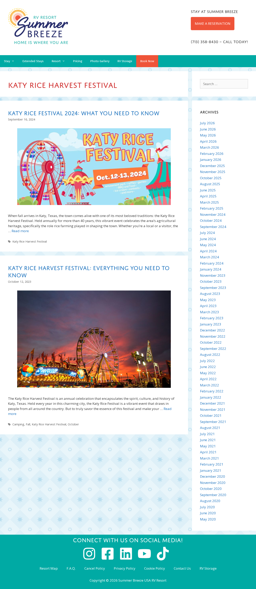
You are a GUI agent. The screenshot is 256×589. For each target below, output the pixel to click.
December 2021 (212, 403)
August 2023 (210, 293)
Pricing (77, 61)
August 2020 (210, 500)
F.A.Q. (71, 568)
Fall (28, 424)
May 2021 (208, 446)
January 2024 (210, 269)
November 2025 (212, 171)
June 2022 (208, 366)
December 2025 (212, 165)
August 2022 (210, 354)
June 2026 (208, 129)
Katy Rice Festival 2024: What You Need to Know (83, 112)
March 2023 (209, 312)
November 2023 (212, 275)
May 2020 (208, 519)
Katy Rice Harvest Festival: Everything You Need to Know (89, 271)
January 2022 (210, 397)
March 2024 (209, 257)
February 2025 (211, 208)
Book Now (147, 61)
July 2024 (207, 232)
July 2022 (207, 360)
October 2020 (211, 488)
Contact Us (182, 568)
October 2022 (211, 342)
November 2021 (212, 409)
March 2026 (209, 147)
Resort (56, 61)
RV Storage (124, 61)
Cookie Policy (154, 568)
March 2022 (209, 385)
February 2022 (211, 391)
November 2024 (212, 214)
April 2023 (208, 305)
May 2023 (208, 299)
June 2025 (208, 190)
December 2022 (212, 330)
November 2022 (212, 336)
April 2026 (208, 141)
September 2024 (213, 226)
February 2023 (211, 318)
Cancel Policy (94, 568)
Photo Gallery (99, 61)
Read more (20, 231)
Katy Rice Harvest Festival (29, 241)
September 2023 (213, 287)
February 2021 (211, 464)
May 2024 (208, 245)
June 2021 (208, 440)
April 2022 (208, 379)
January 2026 (210, 159)
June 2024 (208, 239)
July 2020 (207, 507)
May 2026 (208, 135)
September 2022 (213, 348)
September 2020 (213, 494)
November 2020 (212, 482)
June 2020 (208, 513)
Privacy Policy (124, 568)
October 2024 (211, 220)
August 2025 (210, 184)
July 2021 (207, 434)
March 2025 (209, 202)
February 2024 (211, 263)
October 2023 (211, 281)
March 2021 (209, 458)
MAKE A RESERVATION (212, 23)
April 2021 (208, 452)
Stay (7, 61)
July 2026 (207, 123)
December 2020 (212, 476)
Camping (18, 424)
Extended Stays (33, 61)
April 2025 (208, 196)
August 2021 (210, 427)
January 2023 (210, 324)
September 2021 (213, 421)
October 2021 (211, 415)
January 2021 (210, 470)
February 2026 (211, 153)
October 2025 (211, 178)
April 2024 (208, 251)
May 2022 (208, 373)
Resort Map (49, 568)
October (73, 424)
